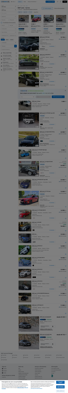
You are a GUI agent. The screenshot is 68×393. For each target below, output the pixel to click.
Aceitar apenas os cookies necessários (60, 387)
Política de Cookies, (20, 387)
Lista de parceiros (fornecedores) (36, 388)
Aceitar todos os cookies (60, 382)
